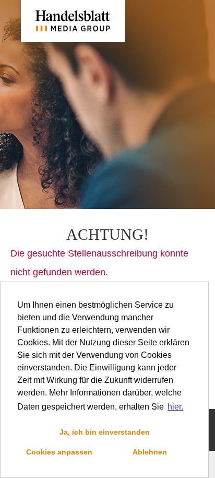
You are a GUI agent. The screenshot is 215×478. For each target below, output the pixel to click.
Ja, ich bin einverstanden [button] (104, 432)
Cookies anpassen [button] (59, 452)
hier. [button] (175, 406)
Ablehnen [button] (150, 452)
